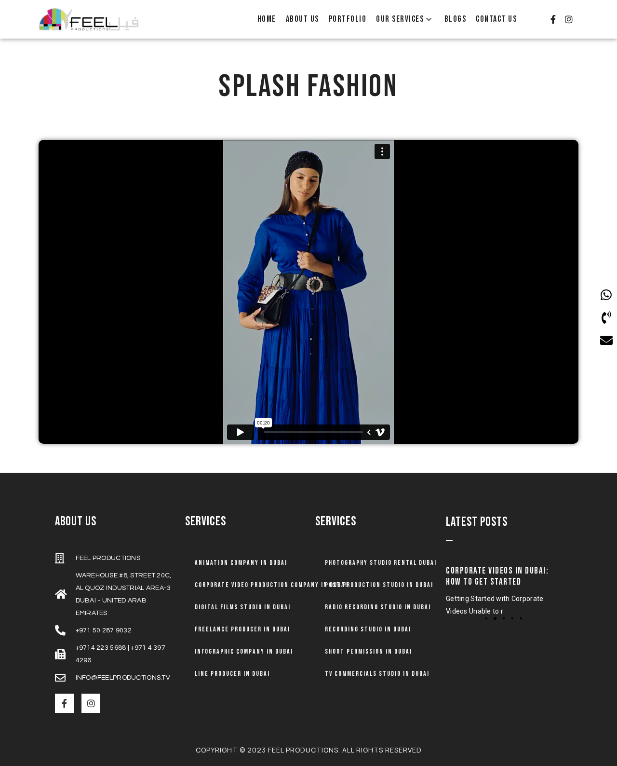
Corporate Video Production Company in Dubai (271, 585)
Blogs (455, 19)
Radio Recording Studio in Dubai (378, 607)
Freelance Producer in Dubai (242, 629)
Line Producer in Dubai (232, 674)
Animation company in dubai (241, 563)
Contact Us (496, 19)
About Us (302, 19)
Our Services (400, 19)
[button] (486, 618)
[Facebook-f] (553, 19)
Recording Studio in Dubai (368, 629)
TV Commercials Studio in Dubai (377, 674)
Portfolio (348, 19)
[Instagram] (569, 19)
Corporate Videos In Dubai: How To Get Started (497, 576)
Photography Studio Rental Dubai (381, 563)
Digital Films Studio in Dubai (243, 607)
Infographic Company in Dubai (244, 651)
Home (266, 19)
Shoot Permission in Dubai (368, 651)
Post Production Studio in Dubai (379, 585)
